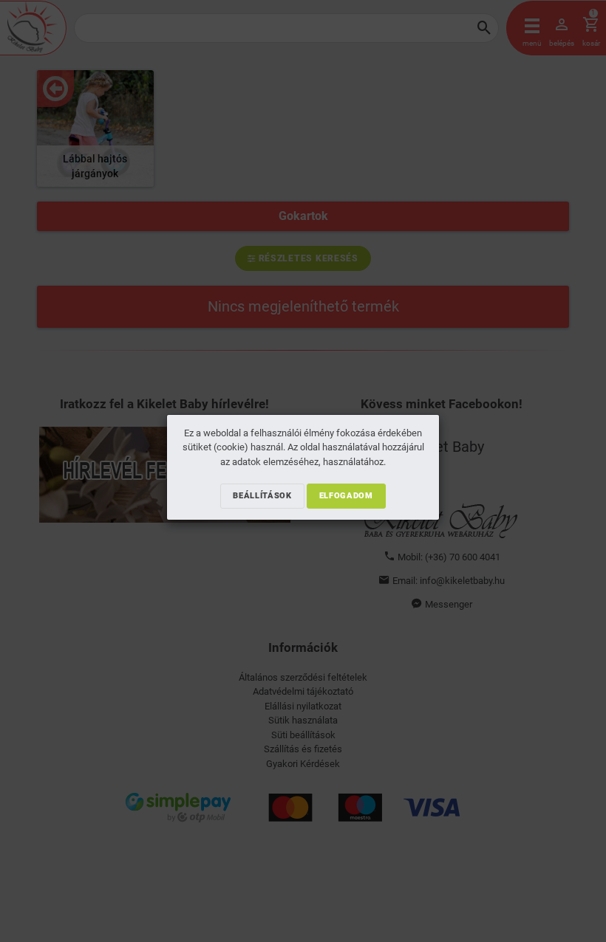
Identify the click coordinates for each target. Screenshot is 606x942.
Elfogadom (346, 496)
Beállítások (262, 496)
